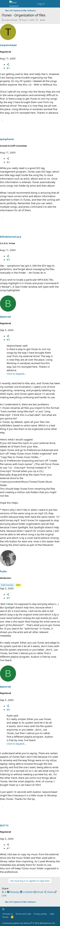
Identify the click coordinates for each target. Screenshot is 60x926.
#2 (8, 162)
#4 (8, 339)
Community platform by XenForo (28, 923)
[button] (3, 909)
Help (52, 913)
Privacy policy (40, 913)
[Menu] (4, 4)
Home (5, 916)
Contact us (7, 913)
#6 (8, 709)
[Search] (56, 4)
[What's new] (49, 4)
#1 (8, 68)
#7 (8, 848)
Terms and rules (23, 913)
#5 (8, 598)
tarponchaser (11, 19)
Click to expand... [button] (16, 373)
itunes (42, 20)
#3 (8, 259)
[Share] (8, 64)
